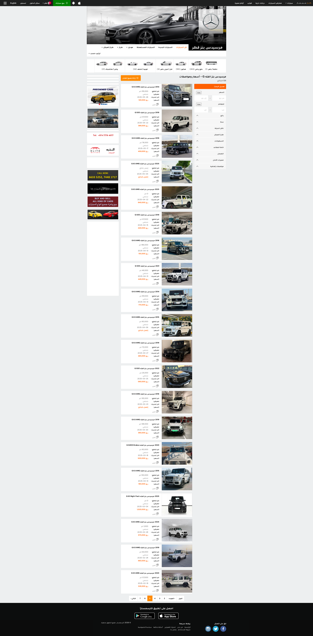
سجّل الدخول (35, 3)
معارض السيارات (275, 3)
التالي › (133, 598)
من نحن (180, 627)
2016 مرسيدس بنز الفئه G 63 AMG (145, 240)
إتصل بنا (173, 629)
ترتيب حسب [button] (95, 53)
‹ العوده (172, 598)
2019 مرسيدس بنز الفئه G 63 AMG (145, 138)
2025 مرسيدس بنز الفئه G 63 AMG (145, 164)
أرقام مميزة (239, 3)
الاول (180, 598)
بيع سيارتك (60, 3)
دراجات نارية (260, 3)
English (13, 3)
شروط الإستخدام (184, 629)
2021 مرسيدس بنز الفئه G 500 (147, 266)
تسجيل (23, 3)
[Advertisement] (103, 258)
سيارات (290, 3)
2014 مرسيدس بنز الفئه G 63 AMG (145, 87)
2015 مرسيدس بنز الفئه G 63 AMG (145, 317)
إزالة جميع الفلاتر (129, 78)
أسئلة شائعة (158, 627)
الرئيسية (187, 627)
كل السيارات (181, 47)
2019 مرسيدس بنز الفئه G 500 (147, 112)
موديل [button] (130, 47)
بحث (199, 92)
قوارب (249, 3)
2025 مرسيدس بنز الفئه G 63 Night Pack (142, 496)
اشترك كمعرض (170, 627)
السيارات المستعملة (146, 47)
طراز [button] (120, 47)
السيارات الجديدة (165, 47)
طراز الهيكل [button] (108, 47)
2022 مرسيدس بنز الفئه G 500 (146, 368)
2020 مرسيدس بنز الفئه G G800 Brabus (142, 445)
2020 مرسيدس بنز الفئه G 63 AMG (145, 573)
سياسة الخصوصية (145, 627)
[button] (47, 3)
